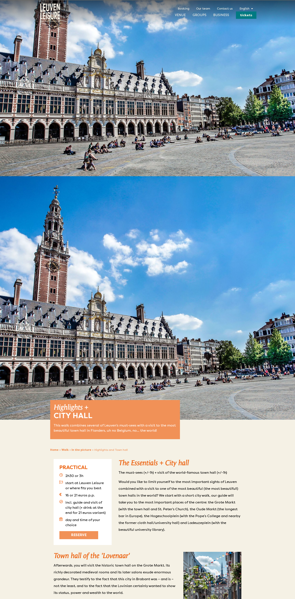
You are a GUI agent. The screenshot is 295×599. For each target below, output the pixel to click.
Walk (65, 449)
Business (221, 15)
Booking (183, 8)
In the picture (81, 449)
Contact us (225, 8)
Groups (199, 15)
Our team (203, 8)
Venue (180, 15)
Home (54, 449)
